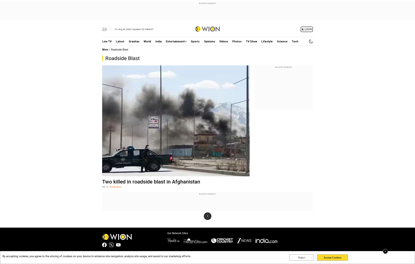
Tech (295, 41)
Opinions (209, 41)
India (158, 41)
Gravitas (134, 41)
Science (282, 41)
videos (223, 41)
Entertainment (175, 41)
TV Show (251, 41)
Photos (237, 41)
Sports (195, 41)
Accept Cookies (332, 257)
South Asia (115, 187)
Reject (301, 257)
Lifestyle (267, 41)
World (147, 41)
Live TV (107, 41)
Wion (105, 49)
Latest (120, 41)
